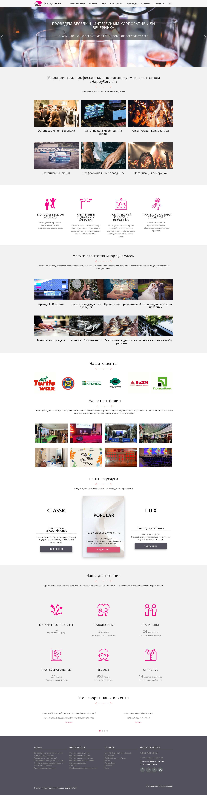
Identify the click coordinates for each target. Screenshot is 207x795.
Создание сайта (153, 786)
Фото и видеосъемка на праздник (155, 306)
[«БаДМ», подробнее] (115, 383)
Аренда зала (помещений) (45, 758)
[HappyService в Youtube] (154, 769)
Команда (132, 3)
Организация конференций (56, 130)
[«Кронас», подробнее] (68, 383)
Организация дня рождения (81, 760)
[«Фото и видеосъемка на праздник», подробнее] (155, 289)
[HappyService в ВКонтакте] (148, 769)
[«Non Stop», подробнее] (44, 383)
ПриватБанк (110, 763)
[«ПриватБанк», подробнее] (139, 383)
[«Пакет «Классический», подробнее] (56, 511)
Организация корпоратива (150, 130)
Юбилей (73, 765)
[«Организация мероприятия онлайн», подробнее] (103, 113)
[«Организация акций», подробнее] (56, 155)
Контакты (159, 3)
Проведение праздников (121, 304)
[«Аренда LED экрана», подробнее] (51, 289)
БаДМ (107, 760)
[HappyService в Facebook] (142, 769)
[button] (100, 731)
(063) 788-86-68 (149, 752)
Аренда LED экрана (51, 304)
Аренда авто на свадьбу (155, 340)
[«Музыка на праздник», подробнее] (51, 326)
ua (170, 4)
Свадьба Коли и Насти (138, 718)
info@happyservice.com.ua (151, 757)
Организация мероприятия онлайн (103, 132)
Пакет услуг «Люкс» (150, 528)
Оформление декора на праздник (121, 342)
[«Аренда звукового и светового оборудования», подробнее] (86, 326)
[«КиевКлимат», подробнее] (162, 383)
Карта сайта (70, 788)
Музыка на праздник (51, 340)
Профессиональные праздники (103, 173)
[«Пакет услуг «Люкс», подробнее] (151, 511)
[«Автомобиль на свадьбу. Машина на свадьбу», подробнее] (155, 326)
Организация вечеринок (150, 173)
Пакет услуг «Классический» (56, 529)
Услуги (93, 3)
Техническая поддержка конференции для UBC (68, 718)
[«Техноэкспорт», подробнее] (91, 383)
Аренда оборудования (86, 340)
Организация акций (56, 173)
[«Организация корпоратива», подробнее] (150, 113)
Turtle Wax (109, 755)
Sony (107, 768)
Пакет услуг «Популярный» (103, 532)
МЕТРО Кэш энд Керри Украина (118, 753)
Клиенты (110, 747)
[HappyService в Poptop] (160, 769)
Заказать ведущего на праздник (86, 306)
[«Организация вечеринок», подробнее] (150, 155)
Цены (103, 3)
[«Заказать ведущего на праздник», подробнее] (86, 289)
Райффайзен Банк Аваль (115, 758)
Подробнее (56, 549)
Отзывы (145, 3)
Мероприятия (77, 3)
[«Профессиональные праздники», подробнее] (103, 155)
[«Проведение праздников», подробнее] (121, 289)
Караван (108, 765)
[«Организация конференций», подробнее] (56, 113)
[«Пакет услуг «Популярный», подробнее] (103, 515)
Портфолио (116, 3)
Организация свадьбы (79, 753)
